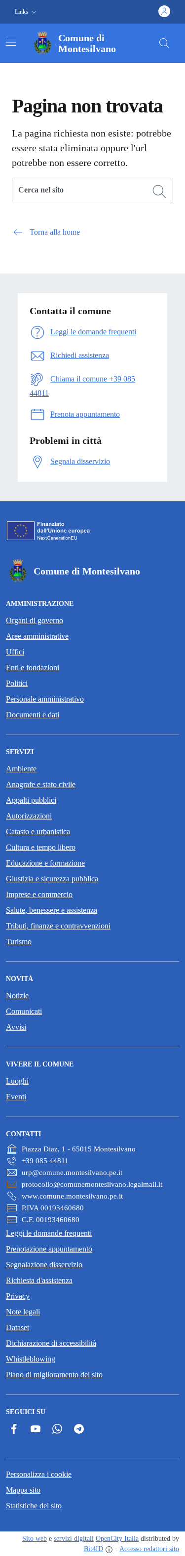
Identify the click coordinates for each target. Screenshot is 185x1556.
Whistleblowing (30, 1359)
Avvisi (16, 1027)
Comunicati (24, 1011)
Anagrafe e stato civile (40, 784)
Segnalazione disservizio (44, 1264)
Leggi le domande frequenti (49, 1233)
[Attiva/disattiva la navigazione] (11, 42)
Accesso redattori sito (149, 1549)
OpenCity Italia (117, 1538)
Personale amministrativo (45, 699)
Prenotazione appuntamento (49, 1249)
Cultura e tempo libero (40, 847)
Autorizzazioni (29, 816)
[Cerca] (159, 191)
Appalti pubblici (31, 800)
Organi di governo (34, 620)
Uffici (15, 652)
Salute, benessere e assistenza (51, 910)
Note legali (23, 1312)
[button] (26, 12)
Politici (17, 683)
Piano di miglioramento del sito (54, 1374)
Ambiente (21, 768)
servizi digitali (74, 1538)
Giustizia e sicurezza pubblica (52, 878)
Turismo (19, 941)
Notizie (17, 995)
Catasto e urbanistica (38, 831)
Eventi (16, 1096)
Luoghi (17, 1081)
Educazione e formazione (45, 863)
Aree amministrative (37, 636)
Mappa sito (23, 1490)
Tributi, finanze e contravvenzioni (58, 926)
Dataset (17, 1327)
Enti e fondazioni (32, 667)
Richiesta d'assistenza (39, 1280)
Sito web (34, 1538)
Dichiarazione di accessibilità (51, 1343)
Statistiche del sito (34, 1505)
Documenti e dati (32, 714)
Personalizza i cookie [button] (39, 1474)
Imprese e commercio (39, 894)
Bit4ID (93, 1549)
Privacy (18, 1296)
